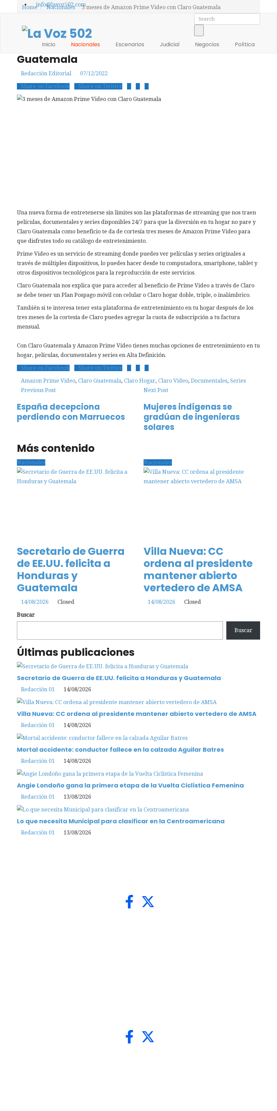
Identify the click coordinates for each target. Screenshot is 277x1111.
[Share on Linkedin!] (138, 86)
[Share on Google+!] (129, 86)
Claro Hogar (139, 381)
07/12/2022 (94, 73)
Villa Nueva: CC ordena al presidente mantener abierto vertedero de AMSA (198, 569)
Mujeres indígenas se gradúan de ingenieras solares (192, 417)
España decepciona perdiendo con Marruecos (71, 411)
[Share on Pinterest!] (147, 86)
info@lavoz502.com (60, 4)
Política (245, 44)
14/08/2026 (35, 602)
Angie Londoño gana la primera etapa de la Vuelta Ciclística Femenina (130, 785)
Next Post (156, 390)
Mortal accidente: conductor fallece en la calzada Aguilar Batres (120, 749)
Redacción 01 (38, 689)
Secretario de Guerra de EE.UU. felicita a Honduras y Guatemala (71, 569)
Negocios (208, 44)
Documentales (209, 381)
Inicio (49, 44)
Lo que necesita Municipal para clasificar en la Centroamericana (121, 821)
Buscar (26, 615)
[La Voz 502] (57, 33)
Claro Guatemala (99, 381)
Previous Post (38, 390)
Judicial (170, 44)
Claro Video (173, 381)
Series (238, 381)
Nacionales (86, 44)
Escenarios (131, 44)
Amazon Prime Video (48, 381)
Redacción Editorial (46, 73)
